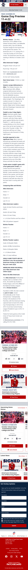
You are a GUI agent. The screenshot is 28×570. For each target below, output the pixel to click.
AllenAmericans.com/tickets (12, 320)
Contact (7, 548)
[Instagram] (11, 556)
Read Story (15, 397)
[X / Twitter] (17, 556)
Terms (20, 548)
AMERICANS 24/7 (11, 74)
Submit (14, 525)
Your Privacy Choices (14, 550)
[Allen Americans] (3, 5)
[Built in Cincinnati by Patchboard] (14, 563)
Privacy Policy (14, 548)
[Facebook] (6, 556)
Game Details (15, 370)
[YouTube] (22, 556)
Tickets (15, 366)
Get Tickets (15, 4)
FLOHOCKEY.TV (14, 72)
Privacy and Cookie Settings (14, 552)
